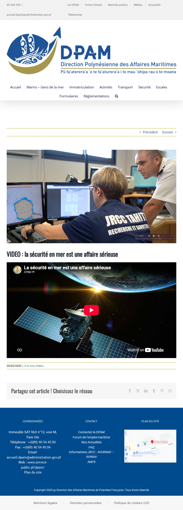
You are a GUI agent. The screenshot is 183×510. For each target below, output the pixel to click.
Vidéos (39, 365)
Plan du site (33, 472)
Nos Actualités (91, 442)
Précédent (150, 132)
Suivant (167, 132)
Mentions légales (45, 503)
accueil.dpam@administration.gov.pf (29, 14)
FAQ (91, 447)
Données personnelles (86, 503)
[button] (116, 95)
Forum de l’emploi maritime (91, 437)
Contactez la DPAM (91, 432)
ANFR (91, 462)
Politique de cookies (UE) (132, 503)
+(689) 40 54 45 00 (42, 442)
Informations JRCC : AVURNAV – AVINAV (91, 454)
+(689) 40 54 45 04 (36, 447)
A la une (29, 365)
